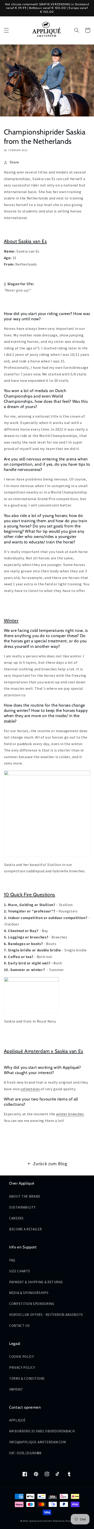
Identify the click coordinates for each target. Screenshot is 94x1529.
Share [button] (14, 162)
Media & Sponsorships (28, 1293)
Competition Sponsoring (31, 1304)
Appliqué (17, 1420)
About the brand (24, 1196)
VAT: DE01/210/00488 (25, 1453)
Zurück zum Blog (50, 1163)
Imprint (16, 1389)
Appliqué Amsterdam (41, 1521)
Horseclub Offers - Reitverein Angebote (46, 1314)
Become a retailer (25, 1229)
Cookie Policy (21, 1356)
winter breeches (70, 1114)
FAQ (12, 1260)
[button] (6, 30)
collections (30, 1089)
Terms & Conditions (27, 1378)
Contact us (19, 1325)
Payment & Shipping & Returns (36, 1282)
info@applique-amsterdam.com (37, 1442)
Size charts (19, 1271)
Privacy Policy (22, 1367)
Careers (16, 1218)
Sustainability (22, 1207)
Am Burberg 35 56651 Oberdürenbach (42, 1431)
